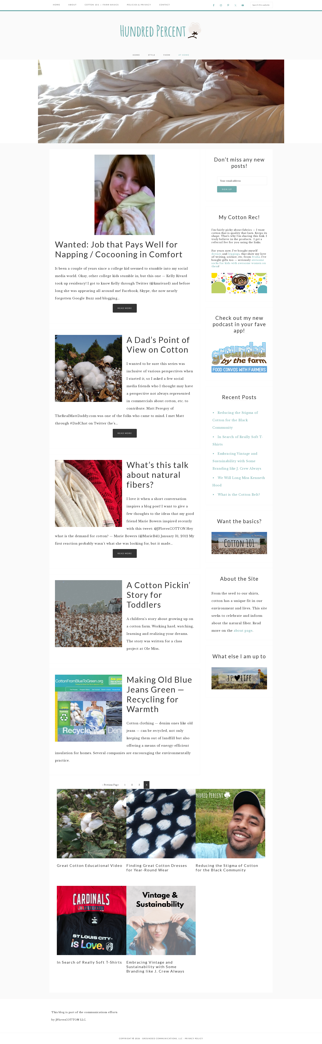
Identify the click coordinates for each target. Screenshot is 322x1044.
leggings (234, 253)
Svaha (256, 256)
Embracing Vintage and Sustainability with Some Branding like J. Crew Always (236, 461)
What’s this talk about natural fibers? (158, 474)
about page (243, 630)
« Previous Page (110, 785)
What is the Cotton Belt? (239, 494)
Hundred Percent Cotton (161, 30)
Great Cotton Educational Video (89, 865)
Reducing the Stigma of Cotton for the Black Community (235, 420)
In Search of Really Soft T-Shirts (89, 962)
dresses (216, 253)
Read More (125, 308)
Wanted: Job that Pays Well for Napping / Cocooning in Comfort (119, 249)
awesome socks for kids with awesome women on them (238, 263)
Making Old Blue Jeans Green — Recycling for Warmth (159, 694)
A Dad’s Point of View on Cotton (158, 344)
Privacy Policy (194, 1038)
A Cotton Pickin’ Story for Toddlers (159, 595)
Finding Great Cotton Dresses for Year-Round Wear (156, 867)
